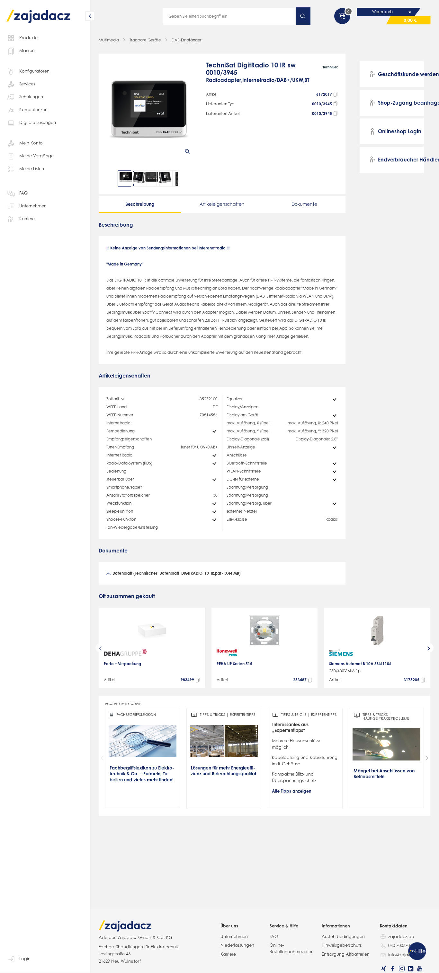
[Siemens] (341, 652)
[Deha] (125, 652)
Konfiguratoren (34, 71)
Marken (27, 50)
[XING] (384, 968)
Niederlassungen (237, 945)
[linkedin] (411, 968)
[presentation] (110, 178)
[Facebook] (393, 968)
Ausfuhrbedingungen (343, 936)
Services (27, 83)
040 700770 (399, 945)
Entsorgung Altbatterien (346, 954)
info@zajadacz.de (406, 954)
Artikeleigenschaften (222, 204)
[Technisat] (330, 75)
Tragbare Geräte (145, 40)
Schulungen (31, 96)
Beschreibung (139, 204)
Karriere (27, 218)
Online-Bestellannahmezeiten (292, 948)
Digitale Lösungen (37, 122)
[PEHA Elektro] (227, 652)
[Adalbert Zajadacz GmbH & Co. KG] (38, 11)
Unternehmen (33, 205)
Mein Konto (31, 142)
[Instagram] (402, 968)
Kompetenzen (33, 109)
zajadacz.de (401, 936)
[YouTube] (420, 968)
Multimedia (109, 40)
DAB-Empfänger (187, 40)
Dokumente (304, 204)
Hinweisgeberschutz (342, 945)
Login (25, 958)
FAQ (23, 192)
